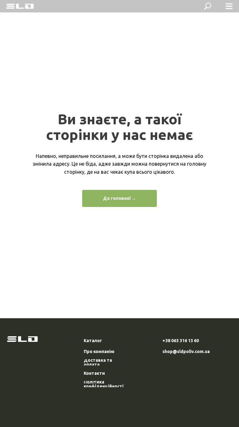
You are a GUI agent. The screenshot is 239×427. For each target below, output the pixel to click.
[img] (20, 6)
